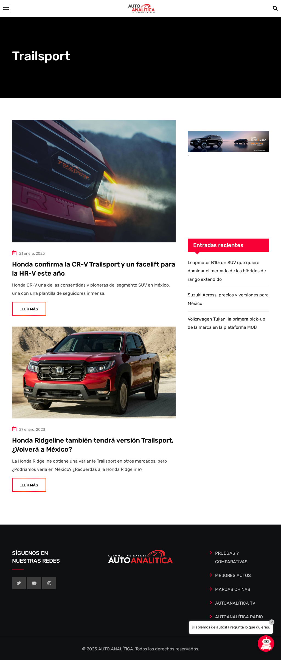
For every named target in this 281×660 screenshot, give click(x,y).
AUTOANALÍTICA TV (235, 603)
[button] (266, 643)
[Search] (275, 8)
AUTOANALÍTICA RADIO (239, 616)
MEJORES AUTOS (233, 575)
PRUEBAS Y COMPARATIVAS (231, 557)
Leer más (28, 309)
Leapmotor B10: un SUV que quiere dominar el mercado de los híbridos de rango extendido (227, 271)
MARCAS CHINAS (232, 589)
